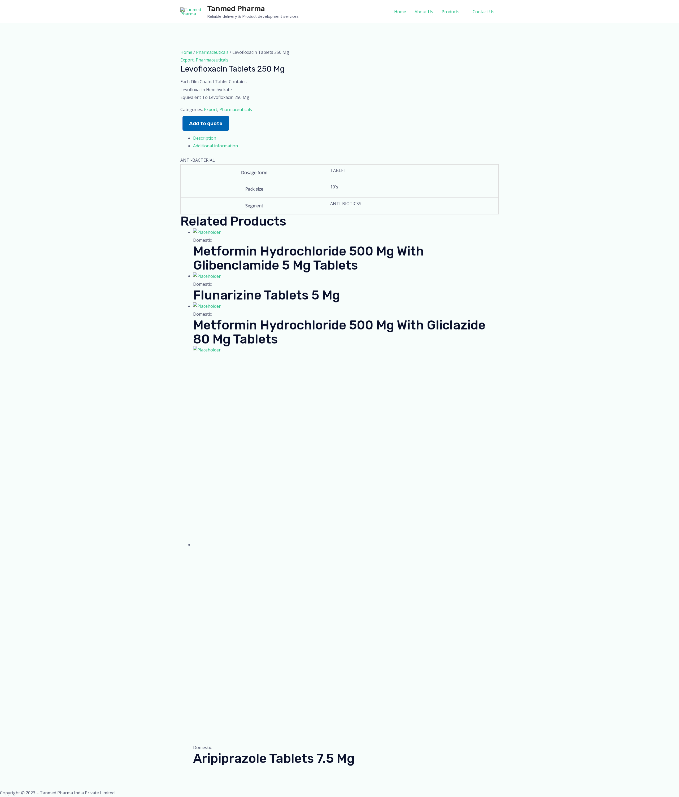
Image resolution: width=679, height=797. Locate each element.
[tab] (346, 138)
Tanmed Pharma (236, 8)
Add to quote (206, 123)
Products (450, 12)
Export (187, 60)
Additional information (215, 146)
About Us (424, 12)
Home (400, 12)
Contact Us (483, 12)
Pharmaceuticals (212, 52)
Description (204, 138)
